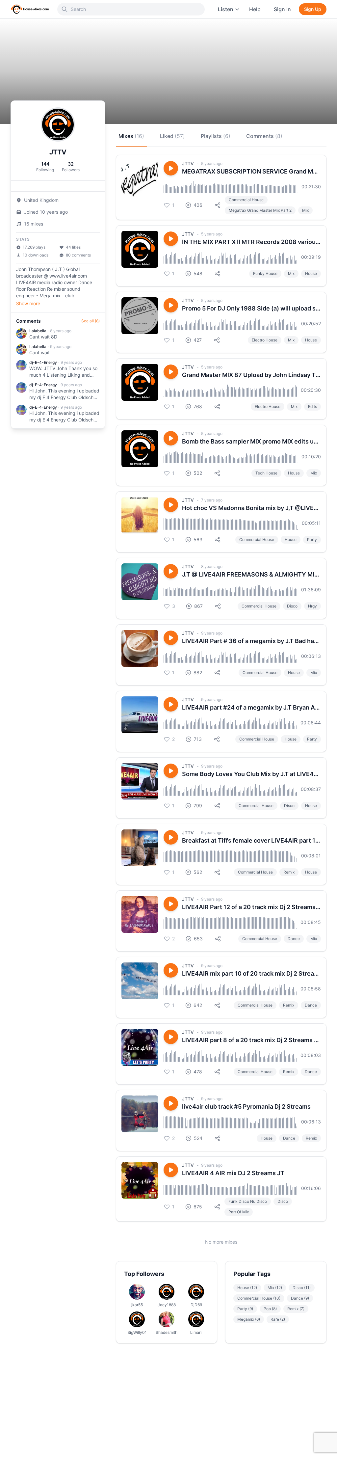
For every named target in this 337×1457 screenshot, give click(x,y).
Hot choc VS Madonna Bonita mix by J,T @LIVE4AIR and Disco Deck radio (251, 507)
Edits (312, 406)
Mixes (131, 136)
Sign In (282, 9)
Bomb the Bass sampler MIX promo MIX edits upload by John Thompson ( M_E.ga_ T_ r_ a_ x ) (251, 441)
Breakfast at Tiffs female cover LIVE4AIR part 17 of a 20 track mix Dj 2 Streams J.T (251, 840)
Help (255, 9)
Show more (28, 303)
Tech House (266, 473)
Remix (289, 872)
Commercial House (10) (258, 1298)
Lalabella (37, 330)
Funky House (265, 273)
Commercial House (246, 199)
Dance (294, 938)
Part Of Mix (238, 1211)
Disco (292, 606)
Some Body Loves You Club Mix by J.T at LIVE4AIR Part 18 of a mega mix (251, 773)
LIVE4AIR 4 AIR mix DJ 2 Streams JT (233, 1173)
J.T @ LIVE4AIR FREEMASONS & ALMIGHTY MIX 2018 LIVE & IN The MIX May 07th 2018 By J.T (251, 574)
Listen (225, 9)
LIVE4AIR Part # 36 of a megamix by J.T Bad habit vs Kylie (251, 640)
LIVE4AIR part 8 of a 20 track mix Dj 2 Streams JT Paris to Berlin (251, 1040)
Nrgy (312, 606)
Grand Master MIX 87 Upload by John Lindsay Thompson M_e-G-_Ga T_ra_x (251, 374)
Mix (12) (275, 1287)
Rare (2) (278, 1319)
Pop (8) (270, 1308)
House (311, 273)
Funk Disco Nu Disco (247, 1201)
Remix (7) (295, 1308)
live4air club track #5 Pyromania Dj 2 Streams (246, 1106)
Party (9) (245, 1308)
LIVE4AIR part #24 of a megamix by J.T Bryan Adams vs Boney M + (251, 707)
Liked (172, 136)
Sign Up (312, 9)
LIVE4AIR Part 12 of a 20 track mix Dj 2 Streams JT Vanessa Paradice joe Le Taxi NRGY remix (251, 907)
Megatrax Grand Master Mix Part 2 (260, 210)
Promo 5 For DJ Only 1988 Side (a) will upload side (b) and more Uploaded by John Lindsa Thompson (251, 308)
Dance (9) (300, 1298)
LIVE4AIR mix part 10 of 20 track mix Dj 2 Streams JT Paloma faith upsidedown (251, 973)
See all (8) (90, 320)
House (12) (247, 1287)
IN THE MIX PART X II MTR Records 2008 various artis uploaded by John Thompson (251, 241)
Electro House (264, 339)
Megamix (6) (248, 1319)
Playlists (215, 136)
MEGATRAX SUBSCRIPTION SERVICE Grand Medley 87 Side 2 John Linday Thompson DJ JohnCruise (251, 171)
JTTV (188, 163)
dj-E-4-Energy (43, 362)
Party (312, 539)
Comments (264, 136)
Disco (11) (302, 1287)
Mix (305, 210)
